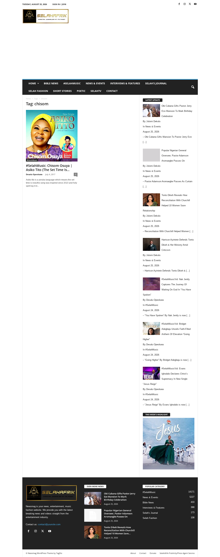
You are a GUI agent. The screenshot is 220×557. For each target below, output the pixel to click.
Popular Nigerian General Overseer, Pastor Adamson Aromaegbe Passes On (118, 513)
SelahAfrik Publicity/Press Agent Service (177, 553)
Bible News (51, 83)
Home (32, 83)
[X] (190, 4)
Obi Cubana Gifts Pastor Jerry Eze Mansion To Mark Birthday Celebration (119, 496)
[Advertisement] (135, 16)
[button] (192, 87)
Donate (153, 553)
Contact (112, 91)
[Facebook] (179, 4)
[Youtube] (195, 4)
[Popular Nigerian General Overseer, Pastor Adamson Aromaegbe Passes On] (92, 515)
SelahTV (96, 91)
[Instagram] (185, 4)
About (133, 553)
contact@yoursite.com (49, 524)
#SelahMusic (72, 83)
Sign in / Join (59, 4)
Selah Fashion (38, 91)
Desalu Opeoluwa (34, 174)
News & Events (95, 83)
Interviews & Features (125, 83)
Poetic (81, 91)
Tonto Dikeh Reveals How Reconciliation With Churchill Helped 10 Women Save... (119, 530)
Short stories (62, 91)
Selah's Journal (150, 513)
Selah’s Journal (156, 83)
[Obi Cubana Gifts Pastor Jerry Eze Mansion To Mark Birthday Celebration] (92, 498)
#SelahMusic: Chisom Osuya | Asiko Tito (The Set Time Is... (49, 167)
